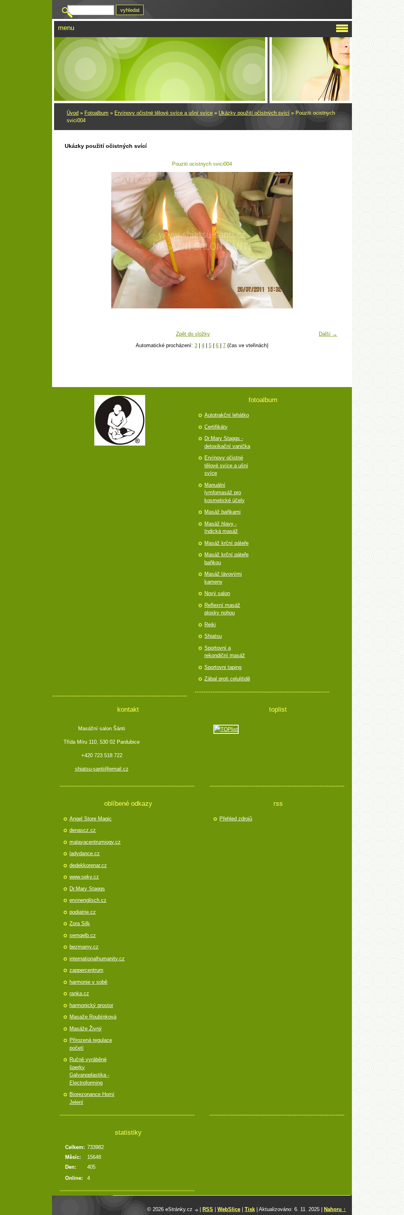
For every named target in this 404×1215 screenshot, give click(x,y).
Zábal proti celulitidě (227, 679)
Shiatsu (213, 636)
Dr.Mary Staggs (87, 889)
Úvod (73, 113)
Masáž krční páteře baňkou (226, 558)
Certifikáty (216, 427)
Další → (328, 334)
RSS (207, 1209)
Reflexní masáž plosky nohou (222, 609)
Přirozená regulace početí (90, 1044)
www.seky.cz (84, 877)
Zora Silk (79, 923)
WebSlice (228, 1209)
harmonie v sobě (88, 982)
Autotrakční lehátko (226, 415)
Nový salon (217, 593)
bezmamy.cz (84, 947)
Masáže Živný (85, 1029)
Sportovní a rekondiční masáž (224, 652)
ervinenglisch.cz (88, 900)
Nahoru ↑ (335, 1209)
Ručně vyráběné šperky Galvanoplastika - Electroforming (89, 1071)
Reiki (210, 624)
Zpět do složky (193, 334)
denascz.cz (82, 830)
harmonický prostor (91, 1005)
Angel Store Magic (90, 819)
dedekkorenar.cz (88, 865)
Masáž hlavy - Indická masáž (221, 528)
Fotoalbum (96, 113)
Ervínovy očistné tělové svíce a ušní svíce (163, 113)
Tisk (250, 1209)
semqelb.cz (82, 935)
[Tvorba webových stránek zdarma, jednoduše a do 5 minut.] (197, 1210)
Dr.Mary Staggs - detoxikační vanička (227, 442)
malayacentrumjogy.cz (93, 842)
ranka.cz (79, 993)
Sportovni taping (222, 667)
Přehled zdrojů (235, 819)
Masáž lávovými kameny (223, 578)
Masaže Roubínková (92, 1017)
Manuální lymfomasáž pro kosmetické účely (224, 492)
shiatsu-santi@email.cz (102, 769)
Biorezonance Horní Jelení (91, 1098)
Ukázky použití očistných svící (254, 113)
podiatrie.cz (82, 912)
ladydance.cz (84, 853)
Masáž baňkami (222, 512)
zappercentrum (86, 970)
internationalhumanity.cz (93, 959)
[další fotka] (328, 240)
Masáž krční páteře (226, 543)
